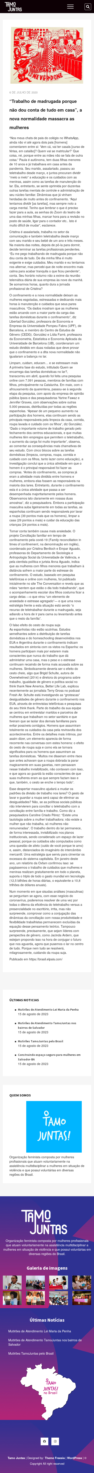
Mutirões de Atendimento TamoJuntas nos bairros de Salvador (45, 1342)
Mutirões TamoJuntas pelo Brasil (40, 1041)
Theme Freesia (55, 1458)
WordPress (74, 1458)
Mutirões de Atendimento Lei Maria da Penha (48, 1009)
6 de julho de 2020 (23, 92)
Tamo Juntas (16, 1458)
